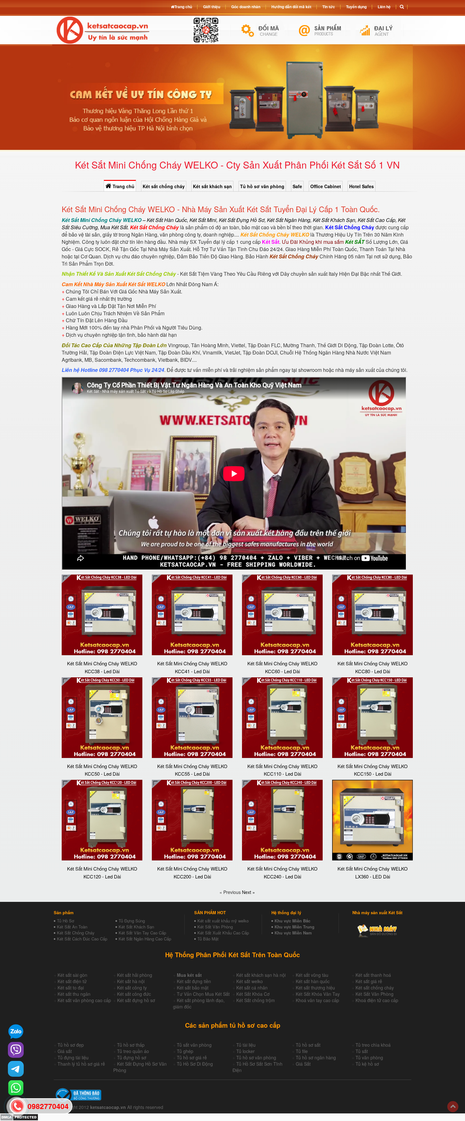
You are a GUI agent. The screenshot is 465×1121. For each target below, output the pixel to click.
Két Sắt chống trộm (255, 1000)
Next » (248, 892)
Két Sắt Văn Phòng (215, 927)
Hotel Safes (361, 186)
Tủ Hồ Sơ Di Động (195, 1064)
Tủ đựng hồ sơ (131, 1057)
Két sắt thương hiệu (315, 987)
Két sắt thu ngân (74, 994)
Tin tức (328, 6)
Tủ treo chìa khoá (373, 1045)
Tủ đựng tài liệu (73, 1057)
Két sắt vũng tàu (312, 975)
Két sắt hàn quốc (313, 981)
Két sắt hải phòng (134, 975)
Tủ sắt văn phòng (194, 1045)
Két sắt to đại (71, 987)
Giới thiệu (211, 6)
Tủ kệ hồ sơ (367, 1064)
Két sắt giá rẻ (369, 981)
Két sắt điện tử (72, 981)
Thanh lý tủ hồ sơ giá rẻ (81, 1064)
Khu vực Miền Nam (293, 933)
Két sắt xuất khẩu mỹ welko (223, 921)
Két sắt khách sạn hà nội (261, 975)
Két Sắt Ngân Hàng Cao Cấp (145, 939)
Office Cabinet (325, 186)
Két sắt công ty (132, 987)
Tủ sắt (362, 1051)
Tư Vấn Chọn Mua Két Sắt (203, 994)
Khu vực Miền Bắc (292, 921)
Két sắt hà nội (131, 981)
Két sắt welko (249, 981)
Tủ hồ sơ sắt (308, 1045)
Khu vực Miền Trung (294, 927)
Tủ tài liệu (246, 1045)
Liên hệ (384, 6)
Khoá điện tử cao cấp (377, 1000)
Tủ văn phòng (369, 1057)
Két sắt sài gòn (72, 975)
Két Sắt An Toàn (72, 927)
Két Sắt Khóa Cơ (253, 994)
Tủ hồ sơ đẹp (71, 1045)
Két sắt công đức (134, 994)
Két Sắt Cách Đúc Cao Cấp (82, 939)
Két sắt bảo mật (192, 987)
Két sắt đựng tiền (194, 981)
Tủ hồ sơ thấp (131, 1045)
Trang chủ (122, 186)
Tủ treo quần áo (133, 1051)
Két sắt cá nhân (252, 987)
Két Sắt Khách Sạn (136, 927)
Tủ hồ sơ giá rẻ (192, 1057)
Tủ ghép (185, 1051)
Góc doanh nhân (245, 6)
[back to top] (452, 1106)
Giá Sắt (303, 1064)
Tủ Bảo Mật (208, 939)
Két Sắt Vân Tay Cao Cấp (142, 933)
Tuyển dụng (356, 6)
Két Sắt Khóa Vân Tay (318, 994)
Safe (297, 186)
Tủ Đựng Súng (132, 921)
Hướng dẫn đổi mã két (291, 6)
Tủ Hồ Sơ (65, 921)
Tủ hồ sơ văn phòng (262, 186)
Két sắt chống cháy (164, 186)
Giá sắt (65, 1051)
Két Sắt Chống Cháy (76, 933)
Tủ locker (245, 1051)
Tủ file (302, 1051)
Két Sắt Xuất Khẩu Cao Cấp (223, 933)
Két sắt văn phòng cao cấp (84, 1000)
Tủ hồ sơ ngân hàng (316, 1057)
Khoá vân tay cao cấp (317, 1000)
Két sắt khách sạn (212, 186)
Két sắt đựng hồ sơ (136, 1000)
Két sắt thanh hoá (373, 975)
